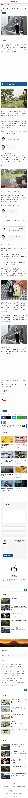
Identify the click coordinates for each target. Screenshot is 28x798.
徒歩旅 (9, 788)
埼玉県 (15, 666)
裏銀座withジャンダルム (6, 682)
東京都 (8, 675)
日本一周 (4, 411)
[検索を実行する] (25, 590)
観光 (21, 786)
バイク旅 (10, 791)
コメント (5, 508)
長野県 (18, 682)
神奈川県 (20, 678)
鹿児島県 (16, 685)
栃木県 (12, 675)
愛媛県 (10, 411)
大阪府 (9, 668)
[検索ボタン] (1, 1)
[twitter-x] (14, 584)
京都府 (16, 664)
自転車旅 (10, 790)
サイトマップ (15, 793)
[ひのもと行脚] (14, 1)
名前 (4, 525)
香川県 (7, 685)
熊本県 (21, 675)
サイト (4, 535)
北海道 (3, 666)
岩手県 (23, 671)
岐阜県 (18, 671)
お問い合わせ (21, 793)
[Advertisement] (14, 64)
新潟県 (23, 673)
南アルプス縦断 (9, 666)
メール (5, 530)
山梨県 (14, 671)
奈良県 (13, 668)
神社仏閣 (14, 786)
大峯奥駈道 (4, 668)
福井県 (3, 680)
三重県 (11, 664)
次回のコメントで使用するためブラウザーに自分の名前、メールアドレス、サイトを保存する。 (14, 541)
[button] (3, 417)
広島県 (10, 673)
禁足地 (18, 786)
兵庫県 (20, 664)
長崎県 (14, 682)
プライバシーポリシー (8, 793)
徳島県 (14, 673)
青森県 (22, 682)
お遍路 (3, 664)
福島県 (11, 680)
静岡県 (3, 685)
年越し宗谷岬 (4, 673)
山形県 (10, 671)
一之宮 (7, 664)
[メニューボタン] (26, 1)
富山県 (22, 668)
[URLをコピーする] (24, 417)
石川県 (15, 678)
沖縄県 (17, 675)
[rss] (15, 784)
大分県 (19, 666)
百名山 (3, 678)
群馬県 (16, 680)
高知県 (11, 685)
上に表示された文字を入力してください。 (11, 547)
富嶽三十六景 (4, 671)
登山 (7, 786)
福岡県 (7, 680)
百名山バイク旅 (9, 678)
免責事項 (24, 786)
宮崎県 (17, 668)
